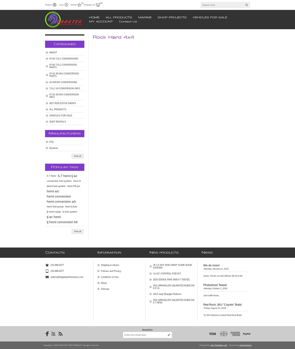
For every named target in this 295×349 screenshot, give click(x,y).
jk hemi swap (54, 211)
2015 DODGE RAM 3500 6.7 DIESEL (171, 279)
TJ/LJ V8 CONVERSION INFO (64, 88)
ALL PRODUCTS (57, 109)
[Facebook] (46, 334)
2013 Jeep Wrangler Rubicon (167, 294)
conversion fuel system (59, 181)
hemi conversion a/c (61, 201)
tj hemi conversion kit (62, 222)
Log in (61, 5)
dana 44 (77, 181)
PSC (51, 142)
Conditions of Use (109, 277)
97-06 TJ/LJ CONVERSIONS (63, 58)
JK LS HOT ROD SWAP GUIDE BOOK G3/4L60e (172, 266)
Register (48, 5)
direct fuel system (56, 186)
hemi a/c (53, 191)
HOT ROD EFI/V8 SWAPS (62, 103)
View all (77, 156)
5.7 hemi (51, 176)
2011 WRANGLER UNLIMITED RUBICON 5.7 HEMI (173, 301)
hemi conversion (59, 196)
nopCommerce (245, 345)
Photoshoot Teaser (215, 285)
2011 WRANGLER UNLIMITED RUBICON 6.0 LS (173, 286)
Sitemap (105, 289)
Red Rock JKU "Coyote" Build (222, 304)
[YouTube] (53, 334)
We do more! (211, 265)
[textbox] (222, 5)
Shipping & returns (110, 265)
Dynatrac (53, 148)
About (104, 283)
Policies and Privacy (111, 271)
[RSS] (60, 334)
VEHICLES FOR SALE (60, 115)
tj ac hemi (54, 217)
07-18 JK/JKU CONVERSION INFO (64, 95)
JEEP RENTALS (57, 121)
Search (247, 5)
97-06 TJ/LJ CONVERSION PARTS (63, 66)
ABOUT (53, 52)
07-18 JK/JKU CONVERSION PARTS (64, 74)
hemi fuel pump (55, 206)
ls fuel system (69, 211)
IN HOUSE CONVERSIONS (63, 82)
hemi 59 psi (73, 186)
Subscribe (169, 335)
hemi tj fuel (71, 206)
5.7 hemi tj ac (67, 176)
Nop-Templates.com (218, 345)
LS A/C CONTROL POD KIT (167, 273)
